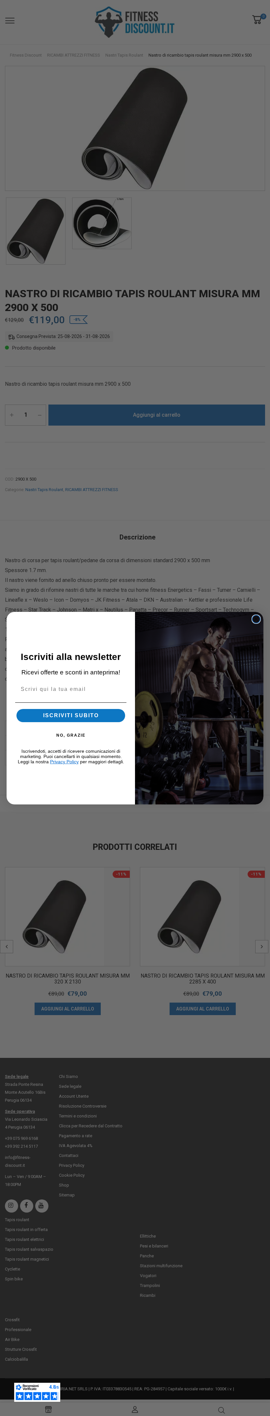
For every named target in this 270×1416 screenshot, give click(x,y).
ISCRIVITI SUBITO (71, 715)
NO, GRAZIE (71, 735)
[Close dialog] (256, 619)
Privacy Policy (64, 761)
